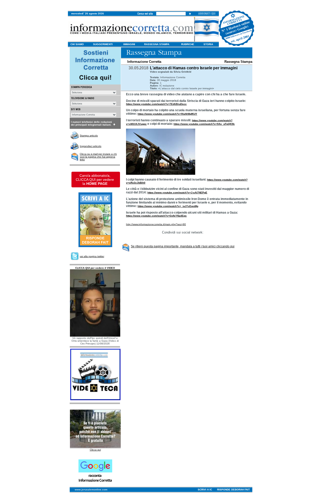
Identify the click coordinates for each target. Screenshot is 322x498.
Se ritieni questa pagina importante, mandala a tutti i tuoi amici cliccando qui (182, 246)
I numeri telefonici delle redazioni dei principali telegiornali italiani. (91, 123)
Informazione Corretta (144, 62)
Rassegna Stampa (238, 62)
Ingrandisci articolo (90, 146)
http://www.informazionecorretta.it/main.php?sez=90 (156, 224)
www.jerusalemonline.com (91, 489)
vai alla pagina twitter (92, 256)
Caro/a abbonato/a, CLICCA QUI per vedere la (95, 179)
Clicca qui (95, 449)
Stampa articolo (89, 135)
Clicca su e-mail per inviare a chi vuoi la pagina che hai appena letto (98, 157)
